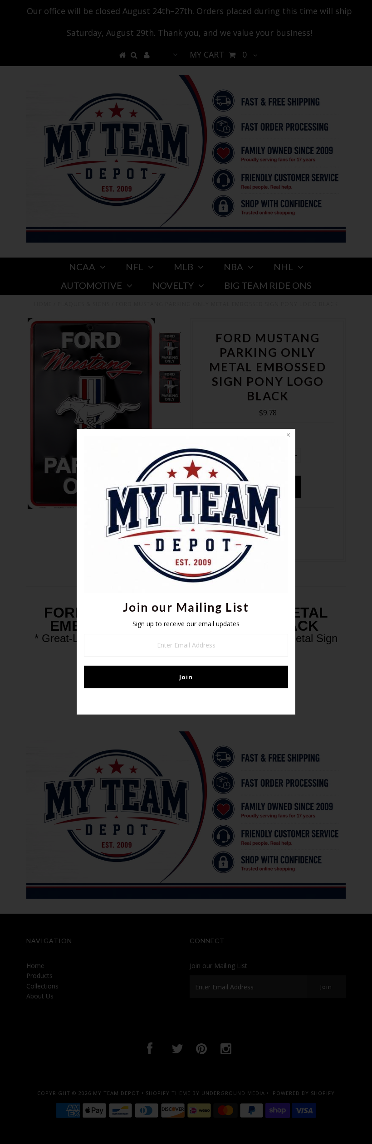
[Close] (288, 436)
